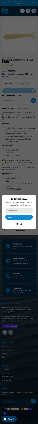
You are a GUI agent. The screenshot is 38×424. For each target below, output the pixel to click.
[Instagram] (21, 224)
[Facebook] (18, 224)
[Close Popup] (33, 197)
